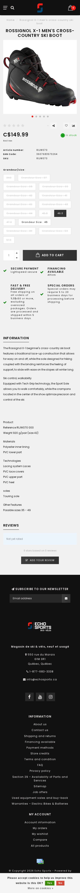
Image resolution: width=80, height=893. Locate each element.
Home (11, 20)
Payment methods (40, 747)
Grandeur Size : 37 (34, 177)
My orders (40, 828)
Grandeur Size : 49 (19, 231)
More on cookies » (41, 888)
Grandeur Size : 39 (55, 186)
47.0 (9, 222)
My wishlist (40, 834)
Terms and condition (40, 759)
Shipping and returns (40, 736)
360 (9, 177)
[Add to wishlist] (66, 126)
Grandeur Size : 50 (55, 231)
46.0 (60, 213)
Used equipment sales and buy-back (40, 798)
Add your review (42, 560)
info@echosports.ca (42, 679)
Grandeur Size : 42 (19, 204)
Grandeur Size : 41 (54, 195)
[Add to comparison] (73, 126)
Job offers (40, 792)
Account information (40, 822)
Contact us (40, 730)
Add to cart (52, 255)
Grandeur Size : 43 (55, 204)
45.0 (45, 213)
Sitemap (40, 786)
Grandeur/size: (14, 169)
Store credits (40, 753)
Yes (49, 883)
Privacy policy (40, 771)
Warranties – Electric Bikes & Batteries (40, 803)
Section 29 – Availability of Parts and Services (40, 778)
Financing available (40, 742)
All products (40, 846)
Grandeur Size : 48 (35, 222)
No (60, 883)
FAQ (40, 765)
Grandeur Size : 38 (19, 186)
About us (40, 724)
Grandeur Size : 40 (19, 195)
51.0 (8, 240)
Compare (40, 840)
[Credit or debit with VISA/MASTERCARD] (40, 861)
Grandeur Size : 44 (19, 213)
